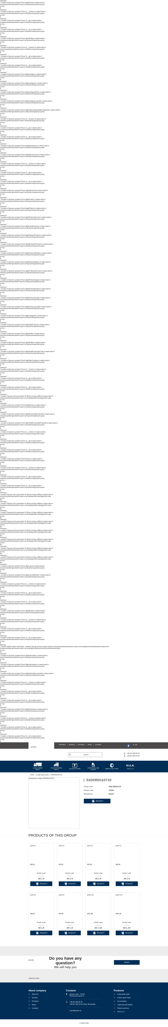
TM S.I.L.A (120, 1012)
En (136, 745)
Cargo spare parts (123, 994)
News (90, 744)
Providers (62, 744)
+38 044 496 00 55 (76, 1002)
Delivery (72, 744)
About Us (35, 994)
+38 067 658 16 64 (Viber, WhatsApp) (82, 1004)
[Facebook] (128, 745)
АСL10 (90, 913)
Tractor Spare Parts (124, 998)
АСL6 (89, 864)
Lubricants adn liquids (124, 1005)
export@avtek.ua (75, 1010)
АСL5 (61, 864)
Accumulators (122, 1001)
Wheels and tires (123, 1008)
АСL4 (32, 864)
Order (127, 962)
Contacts (98, 744)
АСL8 (32, 913)
